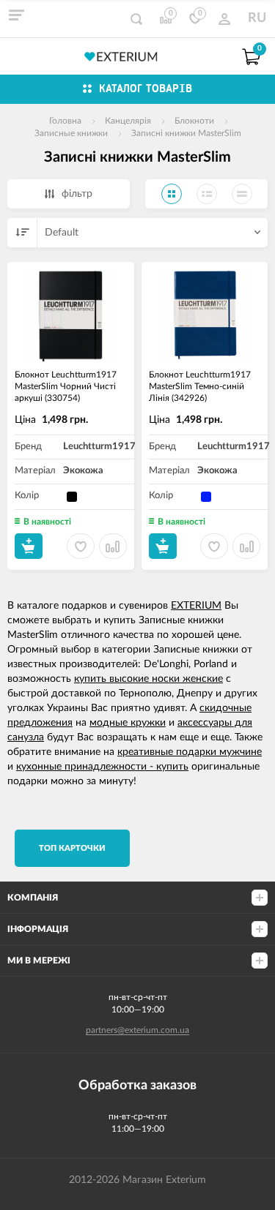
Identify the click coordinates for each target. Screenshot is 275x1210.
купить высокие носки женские (148, 679)
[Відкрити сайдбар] (16, 14)
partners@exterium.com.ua (137, 1030)
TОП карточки (72, 848)
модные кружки (127, 723)
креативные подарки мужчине (189, 752)
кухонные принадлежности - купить (102, 767)
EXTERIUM (196, 606)
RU (257, 18)
